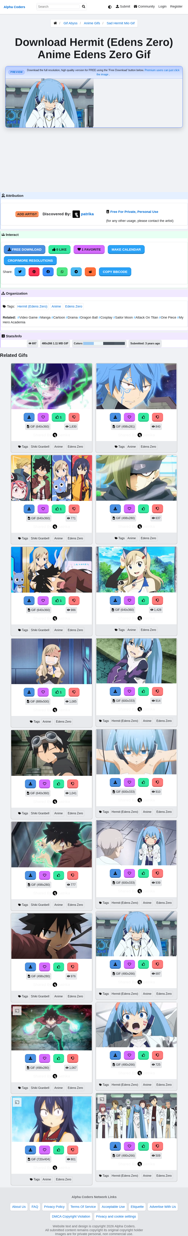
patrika (87, 214)
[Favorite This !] (43, 417)
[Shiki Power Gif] (51, 1049)
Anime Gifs (92, 23)
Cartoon (58, 317)
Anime (56, 306)
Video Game (28, 317)
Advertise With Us (163, 1207)
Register (176, 6)
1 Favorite (91, 249)
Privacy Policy (54, 1207)
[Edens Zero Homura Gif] (51, 1141)
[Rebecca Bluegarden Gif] (136, 591)
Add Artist (27, 214)
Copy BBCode (115, 272)
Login (162, 6)
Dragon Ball (89, 317)
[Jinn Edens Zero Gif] (136, 499)
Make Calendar (126, 249)
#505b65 (119, 343)
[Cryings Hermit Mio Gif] (136, 1046)
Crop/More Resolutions (30, 260)
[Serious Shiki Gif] (51, 958)
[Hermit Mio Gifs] (136, 682)
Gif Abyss (70, 23)
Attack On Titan (146, 317)
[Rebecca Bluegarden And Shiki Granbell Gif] (51, 591)
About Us (19, 1207)
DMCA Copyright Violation (71, 1216)
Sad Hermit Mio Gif (121, 23)
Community (146, 6)
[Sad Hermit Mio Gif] (136, 773)
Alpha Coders (14, 7)
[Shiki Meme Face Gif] (51, 775)
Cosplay (106, 317)
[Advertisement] (94, 159)
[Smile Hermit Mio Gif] (136, 1137)
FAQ (35, 1207)
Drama (72, 317)
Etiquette (137, 1207)
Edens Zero (73, 306)
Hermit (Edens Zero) (32, 306)
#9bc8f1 (88, 343)
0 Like (61, 249)
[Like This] (58, 783)
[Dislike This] (74, 417)
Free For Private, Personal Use (134, 212)
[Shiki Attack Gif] (51, 866)
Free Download (26, 249)
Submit (124, 6)
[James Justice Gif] (136, 408)
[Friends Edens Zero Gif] (51, 500)
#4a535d (108, 343)
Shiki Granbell (40, 446)
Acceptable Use (113, 1207)
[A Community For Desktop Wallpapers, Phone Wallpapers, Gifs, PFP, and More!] (55, 23)
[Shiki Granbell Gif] (51, 408)
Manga (45, 317)
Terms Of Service (83, 1207)
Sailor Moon (123, 317)
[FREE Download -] (29, 417)
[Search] (84, 6)
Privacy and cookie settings (116, 1216)
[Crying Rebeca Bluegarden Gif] (51, 683)
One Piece (168, 317)
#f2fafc (98, 343)
